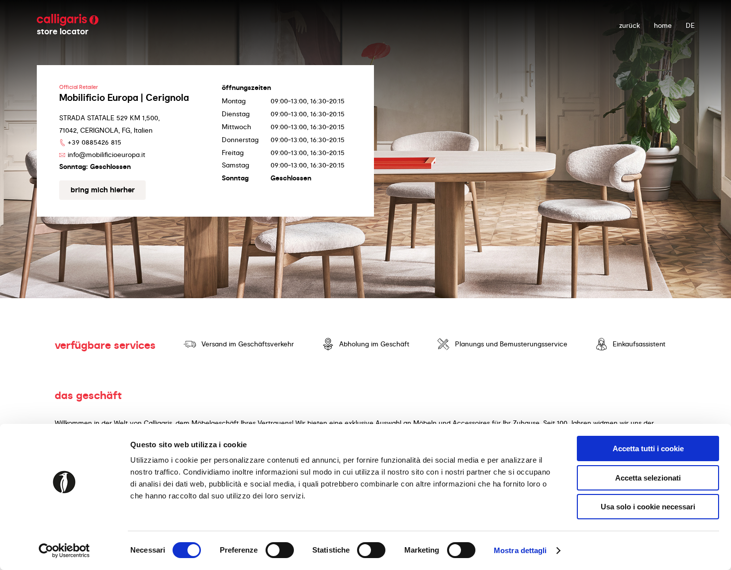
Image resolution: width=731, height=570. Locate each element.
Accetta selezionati (648, 478)
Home (663, 25)
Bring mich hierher (103, 189)
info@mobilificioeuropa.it (106, 155)
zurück (629, 25)
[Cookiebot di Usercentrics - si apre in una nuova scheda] (64, 550)
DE (690, 25)
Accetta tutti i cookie (648, 448)
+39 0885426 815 (94, 142)
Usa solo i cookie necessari (648, 506)
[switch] (280, 550)
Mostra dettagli (520, 550)
